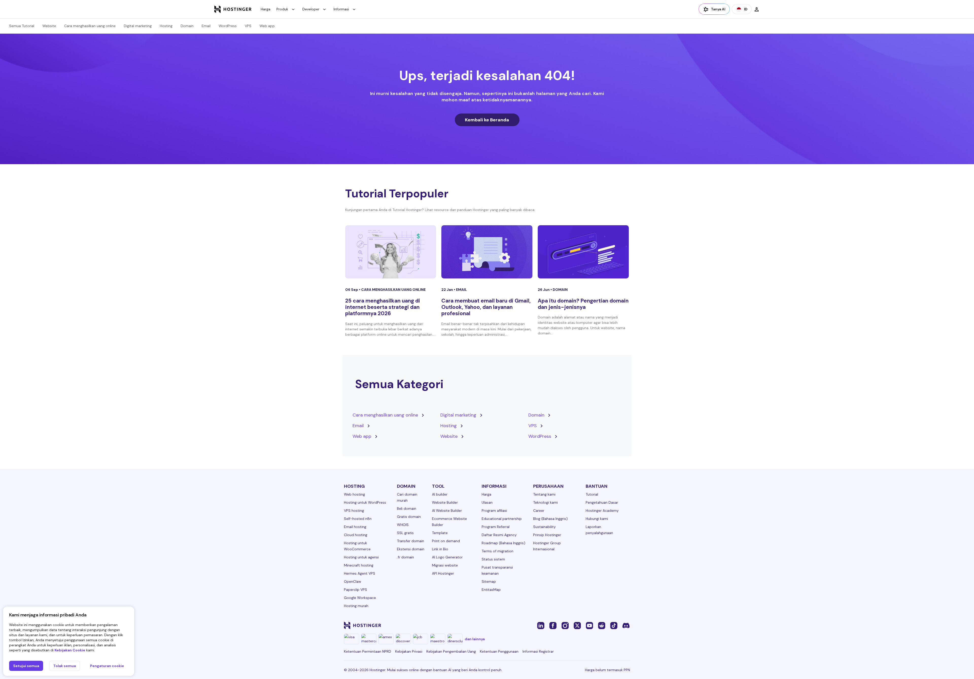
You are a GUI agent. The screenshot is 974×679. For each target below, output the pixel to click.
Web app (267, 26)
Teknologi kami (545, 502)
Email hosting (355, 526)
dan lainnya (475, 639)
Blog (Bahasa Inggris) (550, 518)
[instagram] (565, 625)
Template (440, 533)
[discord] (626, 625)
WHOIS (403, 524)
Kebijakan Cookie (70, 650)
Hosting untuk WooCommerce (357, 546)
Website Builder (445, 502)
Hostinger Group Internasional (547, 546)
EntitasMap (491, 589)
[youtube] (589, 625)
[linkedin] (541, 625)
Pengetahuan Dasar (602, 502)
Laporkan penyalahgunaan (599, 529)
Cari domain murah (407, 497)
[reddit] (602, 625)
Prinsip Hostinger (547, 535)
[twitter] (577, 625)
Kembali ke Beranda (487, 120)
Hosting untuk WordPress (365, 502)
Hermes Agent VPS (359, 573)
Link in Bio (440, 549)
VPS (248, 26)
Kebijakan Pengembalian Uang (451, 651)
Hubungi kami (597, 518)
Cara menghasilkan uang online (90, 26)
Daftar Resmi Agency (499, 535)
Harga (265, 9)
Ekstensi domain (410, 549)
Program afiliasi (494, 510)
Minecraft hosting (358, 565)
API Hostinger (443, 573)
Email (206, 26)
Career (538, 510)
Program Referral (496, 526)
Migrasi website (445, 565)
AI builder (439, 494)
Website (49, 26)
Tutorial (592, 494)
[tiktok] (614, 625)
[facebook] (553, 625)
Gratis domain (409, 516)
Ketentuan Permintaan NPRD (367, 651)
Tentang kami (544, 494)
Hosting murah (356, 605)
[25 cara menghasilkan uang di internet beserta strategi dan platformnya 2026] (390, 251)
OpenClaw (352, 581)
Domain (187, 26)
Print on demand (446, 541)
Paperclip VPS (355, 589)
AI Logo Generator (447, 557)
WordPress (228, 26)
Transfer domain (410, 541)
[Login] (757, 9)
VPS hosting (354, 510)
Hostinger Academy (602, 510)
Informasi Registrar (538, 651)
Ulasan (487, 502)
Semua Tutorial (21, 26)
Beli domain (406, 508)
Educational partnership (502, 518)
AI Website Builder (447, 510)
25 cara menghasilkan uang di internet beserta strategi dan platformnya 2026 (382, 307)
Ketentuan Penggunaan (499, 651)
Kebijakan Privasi (408, 651)
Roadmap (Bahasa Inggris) (503, 543)
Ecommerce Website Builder (449, 521)
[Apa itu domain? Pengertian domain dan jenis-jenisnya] (583, 251)
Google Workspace (360, 597)
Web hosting (354, 494)
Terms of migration (497, 551)
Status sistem (493, 559)
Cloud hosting (355, 535)
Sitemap (489, 581)
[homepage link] (233, 9)
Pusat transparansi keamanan (497, 570)
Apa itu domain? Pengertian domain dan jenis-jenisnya (583, 304)
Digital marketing (138, 26)
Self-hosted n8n (358, 518)
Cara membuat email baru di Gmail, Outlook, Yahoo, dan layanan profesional (486, 307)
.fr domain (405, 557)
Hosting (166, 26)
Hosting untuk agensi (361, 557)
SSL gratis (405, 533)
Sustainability (544, 526)
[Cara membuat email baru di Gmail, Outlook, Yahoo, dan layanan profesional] (486, 251)
